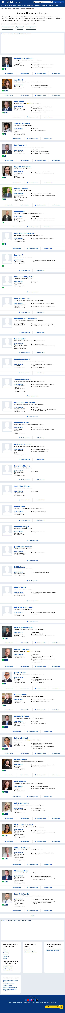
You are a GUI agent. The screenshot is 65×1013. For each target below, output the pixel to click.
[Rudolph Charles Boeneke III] (7, 323)
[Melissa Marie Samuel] (7, 448)
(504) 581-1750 (18, 699)
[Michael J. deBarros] (7, 875)
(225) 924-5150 (18, 531)
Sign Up (61, 2)
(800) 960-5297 (18, 282)
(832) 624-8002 (18, 384)
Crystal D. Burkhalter (22, 167)
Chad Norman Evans (22, 298)
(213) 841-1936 (18, 427)
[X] (37, 1000)
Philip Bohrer (19, 211)
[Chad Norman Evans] (7, 302)
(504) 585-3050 (18, 808)
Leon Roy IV (18, 255)
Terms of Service (35, 1002)
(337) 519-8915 (18, 260)
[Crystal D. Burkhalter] (7, 171)
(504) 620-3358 (18, 721)
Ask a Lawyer (12, 5)
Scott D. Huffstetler (21, 894)
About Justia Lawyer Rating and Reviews (10, 990)
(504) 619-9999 (18, 654)
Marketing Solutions (53, 5)
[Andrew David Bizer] (7, 653)
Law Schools (30, 5)
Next (32, 916)
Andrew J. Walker (21, 188)
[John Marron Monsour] (7, 551)
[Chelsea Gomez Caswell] (7, 829)
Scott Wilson (19, 102)
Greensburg (6, 953)
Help (29, 1002)
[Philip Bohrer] (7, 215)
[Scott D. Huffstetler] (7, 898)
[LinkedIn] (26, 1000)
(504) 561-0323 (18, 678)
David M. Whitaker (21, 716)
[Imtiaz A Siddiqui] (7, 742)
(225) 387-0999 (18, 830)
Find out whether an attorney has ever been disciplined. (53, 949)
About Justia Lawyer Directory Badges (10, 981)
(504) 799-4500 (18, 85)
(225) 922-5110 (18, 612)
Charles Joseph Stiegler (23, 627)
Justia (2, 8)
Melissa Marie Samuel (22, 444)
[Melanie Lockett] (7, 764)
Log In (55, 2)
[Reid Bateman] (7, 571)
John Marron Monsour (23, 547)
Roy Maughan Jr (20, 145)
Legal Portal (19, 1002)
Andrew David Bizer (22, 649)
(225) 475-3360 (18, 364)
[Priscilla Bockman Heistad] (7, 406)
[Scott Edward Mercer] (7, 490)
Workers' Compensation (31, 953)
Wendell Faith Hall (21, 423)
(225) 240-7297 (18, 471)
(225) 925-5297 (18, 216)
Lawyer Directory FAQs (8, 983)
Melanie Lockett (20, 760)
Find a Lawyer (4, 5)
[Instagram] (31, 1000)
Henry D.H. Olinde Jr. (22, 466)
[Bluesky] (35, 1000)
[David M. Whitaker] (7, 720)
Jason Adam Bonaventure (24, 233)
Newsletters (44, 5)
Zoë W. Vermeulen (21, 803)
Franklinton (6, 956)
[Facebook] (30, 1000)
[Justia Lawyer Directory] (7, 2)
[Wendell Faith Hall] (7, 427)
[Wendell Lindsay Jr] (7, 530)
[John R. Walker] (7, 677)
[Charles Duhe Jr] (7, 591)
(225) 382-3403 (18, 853)
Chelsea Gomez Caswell (23, 825)
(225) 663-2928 (18, 572)
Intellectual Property (30, 951)
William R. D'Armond (22, 848)
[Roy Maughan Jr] (7, 149)
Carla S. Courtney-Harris (23, 277)
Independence (6, 951)
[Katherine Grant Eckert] (7, 611)
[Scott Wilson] (7, 106)
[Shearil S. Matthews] (7, 127)
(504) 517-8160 (18, 765)
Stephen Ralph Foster (22, 379)
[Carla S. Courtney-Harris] (7, 281)
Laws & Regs (37, 5)
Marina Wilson (20, 781)
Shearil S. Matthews (22, 123)
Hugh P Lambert (20, 694)
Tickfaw (5, 958)
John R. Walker (20, 673)
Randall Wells (19, 506)
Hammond (5, 954)
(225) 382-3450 (18, 128)
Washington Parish (7, 970)
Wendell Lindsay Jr (21, 526)
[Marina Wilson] (7, 785)
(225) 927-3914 (18, 511)
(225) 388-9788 (18, 107)
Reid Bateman (19, 567)
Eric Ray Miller (20, 339)
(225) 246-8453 (18, 552)
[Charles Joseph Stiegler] (7, 631)
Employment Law (16, 8)
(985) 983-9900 (18, 303)
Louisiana (23, 8)
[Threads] (33, 1000)
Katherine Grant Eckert (23, 607)
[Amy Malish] (7, 84)
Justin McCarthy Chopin (23, 58)
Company (25, 1002)
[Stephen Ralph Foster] (7, 383)
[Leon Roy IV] (7, 259)
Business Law (28, 949)
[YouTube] (28, 1000)
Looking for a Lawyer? (52, 1007)
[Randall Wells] (7, 510)
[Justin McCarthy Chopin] (7, 62)
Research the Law (21, 5)
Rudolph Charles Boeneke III (25, 319)
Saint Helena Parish (8, 966)
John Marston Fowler (22, 359)
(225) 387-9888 (18, 592)
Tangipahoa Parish (7, 968)
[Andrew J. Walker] (7, 192)
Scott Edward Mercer (22, 486)
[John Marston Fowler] (7, 363)
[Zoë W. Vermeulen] (7, 807)
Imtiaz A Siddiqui (21, 738)
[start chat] (61, 1007)
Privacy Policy (43, 1002)
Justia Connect (12, 1002)
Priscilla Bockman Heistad (24, 402)
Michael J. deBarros (21, 871)
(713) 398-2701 (18, 407)
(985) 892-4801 (18, 193)
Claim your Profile (7, 985)
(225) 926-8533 (18, 150)
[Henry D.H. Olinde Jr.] (7, 470)
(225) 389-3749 (18, 172)
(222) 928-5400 (18, 238)
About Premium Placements (10, 987)
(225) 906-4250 (18, 344)
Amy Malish (18, 80)
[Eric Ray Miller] (7, 343)
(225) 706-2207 (18, 449)
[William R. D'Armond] (7, 852)
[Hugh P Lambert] (7, 698)
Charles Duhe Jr (20, 587)
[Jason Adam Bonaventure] (7, 237)
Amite (4, 949)
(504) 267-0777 (18, 632)
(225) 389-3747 (18, 899)
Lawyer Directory (8, 8)
